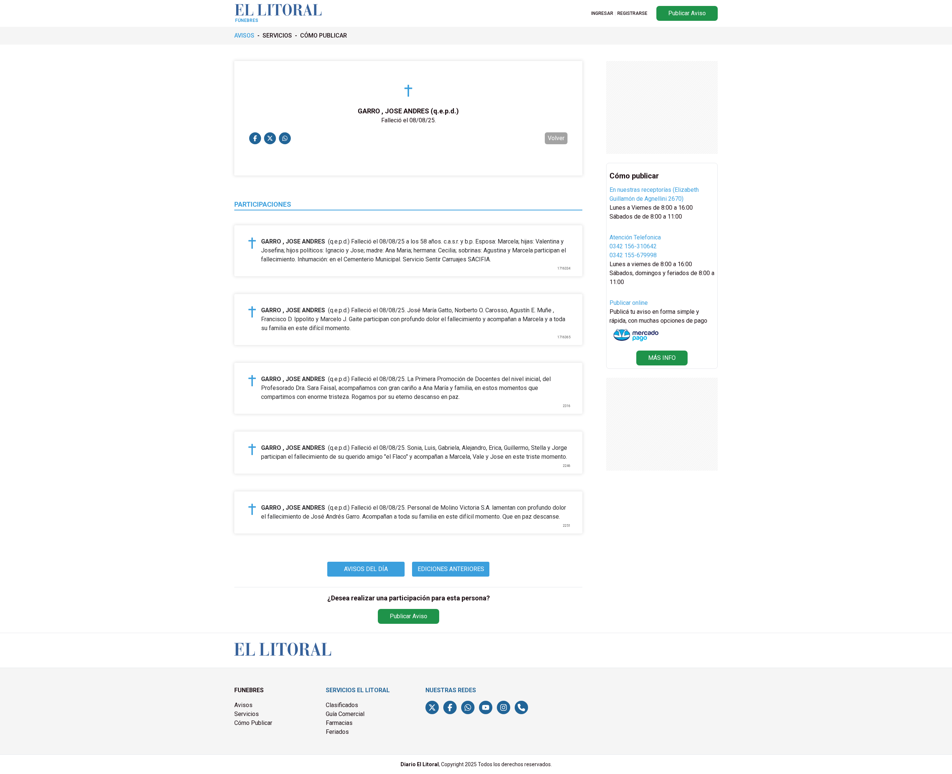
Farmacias (339, 722)
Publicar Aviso (687, 13)
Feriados (337, 731)
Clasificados (342, 705)
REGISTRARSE (632, 13)
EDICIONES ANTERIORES (451, 569)
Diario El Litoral (420, 764)
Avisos (243, 705)
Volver (556, 138)
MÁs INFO (662, 357)
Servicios (246, 713)
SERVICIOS (277, 35)
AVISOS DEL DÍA (366, 569)
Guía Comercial (345, 713)
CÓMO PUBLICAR (323, 35)
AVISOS (244, 35)
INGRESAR (602, 13)
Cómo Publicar (253, 722)
